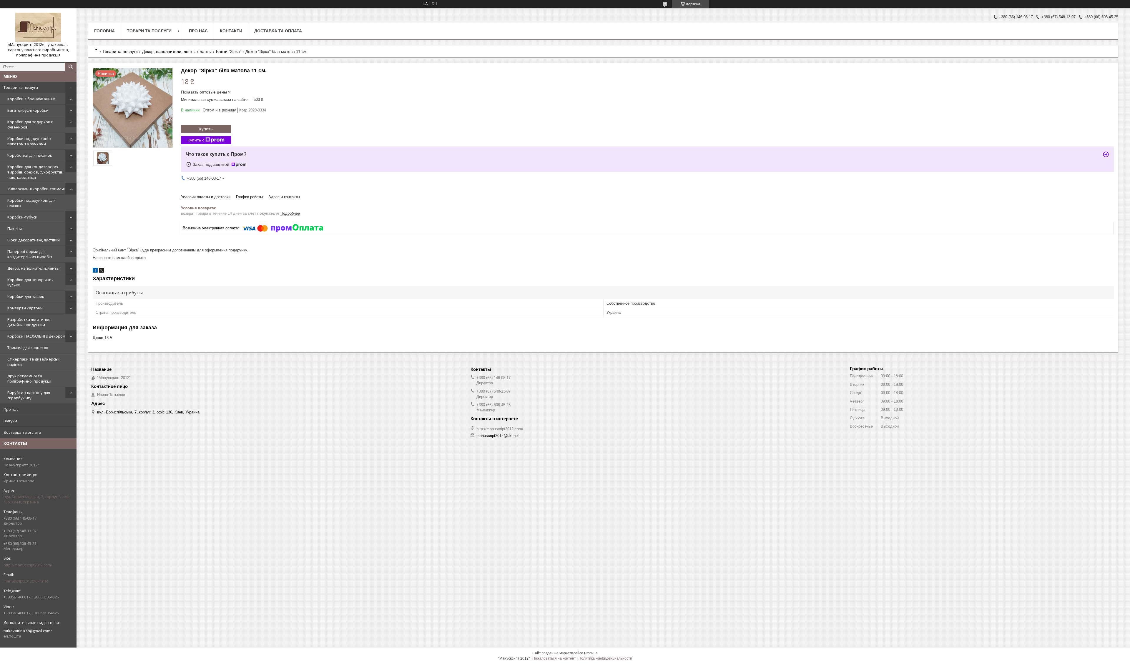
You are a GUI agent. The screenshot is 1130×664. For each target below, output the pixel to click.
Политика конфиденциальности (605, 658)
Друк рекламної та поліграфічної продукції (29, 378)
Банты (206, 51)
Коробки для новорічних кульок (30, 282)
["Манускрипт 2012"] (38, 27)
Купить (206, 128)
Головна (104, 31)
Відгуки (10, 420)
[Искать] (71, 66)
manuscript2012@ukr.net (26, 581)
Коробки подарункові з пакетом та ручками (29, 141)
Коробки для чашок (25, 296)
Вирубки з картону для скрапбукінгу (28, 395)
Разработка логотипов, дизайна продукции (29, 322)
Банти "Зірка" (228, 51)
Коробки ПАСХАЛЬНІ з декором (36, 336)
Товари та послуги (21, 87)
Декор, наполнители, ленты (33, 268)
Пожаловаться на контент (554, 658)
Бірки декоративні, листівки (33, 240)
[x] (101, 271)
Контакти (231, 31)
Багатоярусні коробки (28, 110)
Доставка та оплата (22, 432)
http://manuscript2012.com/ (28, 565)
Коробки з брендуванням (31, 98)
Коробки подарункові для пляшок (31, 203)
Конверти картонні (25, 308)
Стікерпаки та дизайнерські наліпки (33, 361)
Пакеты (14, 228)
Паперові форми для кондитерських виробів (29, 254)
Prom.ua (591, 653)
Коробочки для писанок (29, 155)
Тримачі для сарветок (27, 347)
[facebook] (95, 271)
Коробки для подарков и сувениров (30, 124)
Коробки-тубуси (22, 217)
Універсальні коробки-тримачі (36, 188)
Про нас (11, 409)
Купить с (196, 140)
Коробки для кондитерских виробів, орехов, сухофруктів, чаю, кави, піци (35, 172)
